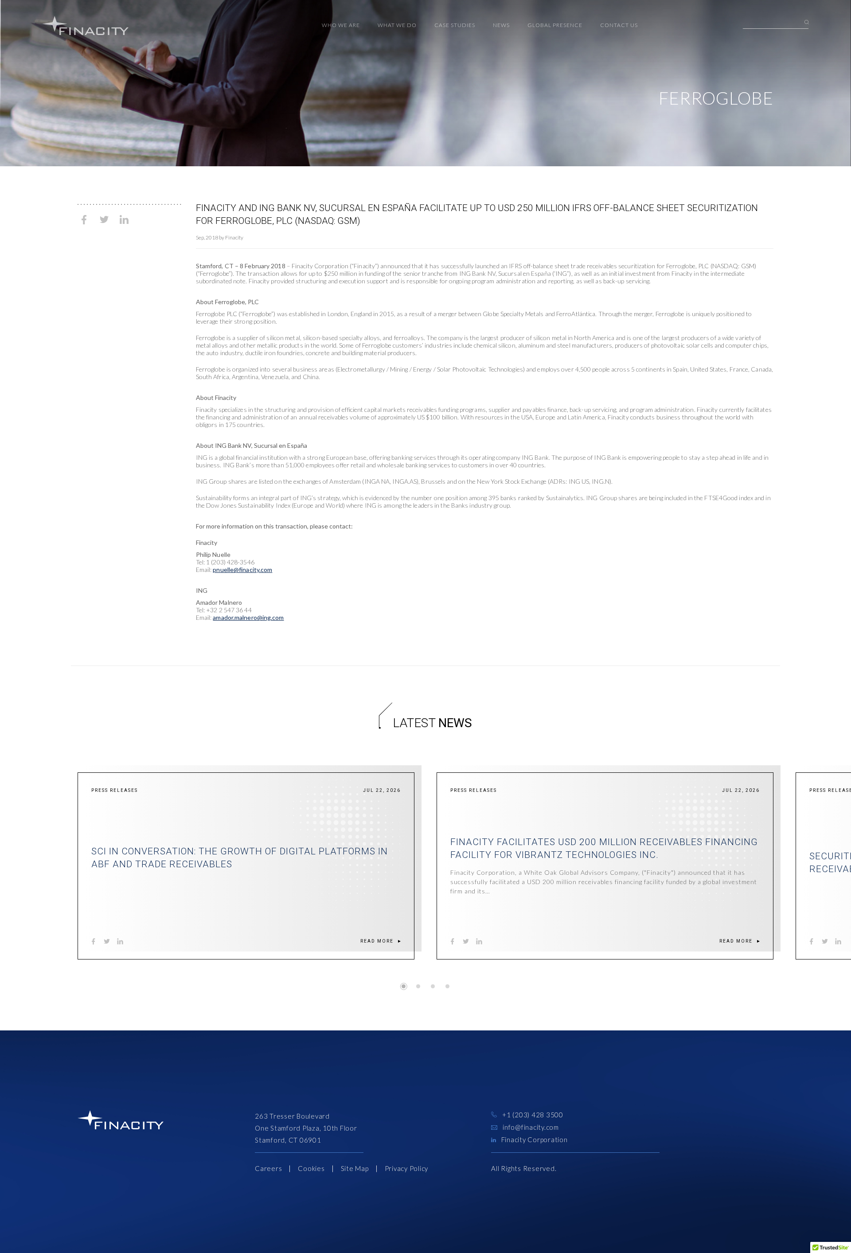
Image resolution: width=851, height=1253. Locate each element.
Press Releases (114, 790)
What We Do (397, 25)
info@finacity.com (530, 1127)
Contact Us (619, 25)
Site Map (355, 1168)
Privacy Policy (407, 1168)
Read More (377, 941)
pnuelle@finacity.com (242, 569)
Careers (268, 1168)
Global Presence (554, 25)
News (501, 25)
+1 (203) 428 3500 (531, 1115)
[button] (404, 986)
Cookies (311, 1168)
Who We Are (341, 25)
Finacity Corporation (534, 1139)
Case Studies (454, 25)
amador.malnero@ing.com (248, 617)
